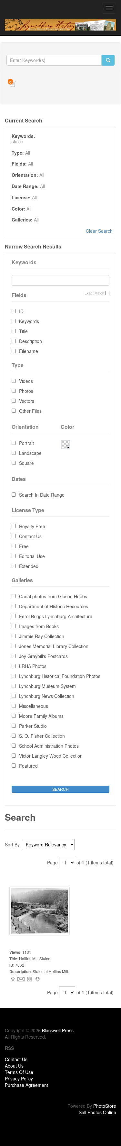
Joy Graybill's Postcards (43, 656)
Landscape (30, 453)
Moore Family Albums (41, 716)
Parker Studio (33, 726)
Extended (28, 566)
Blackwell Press (58, 1030)
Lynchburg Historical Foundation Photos (59, 676)
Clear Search (99, 231)
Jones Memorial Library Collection (53, 646)
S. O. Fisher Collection (42, 736)
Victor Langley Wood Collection (51, 756)
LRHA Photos (32, 666)
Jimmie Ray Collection (41, 636)
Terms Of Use (19, 1072)
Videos (26, 381)
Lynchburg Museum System (47, 686)
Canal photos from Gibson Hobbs (53, 596)
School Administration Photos (49, 746)
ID (21, 311)
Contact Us (30, 536)
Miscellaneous (33, 706)
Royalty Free (32, 526)
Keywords (29, 321)
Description (30, 341)
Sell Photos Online (97, 1112)
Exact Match (94, 293)
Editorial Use (32, 556)
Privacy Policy (19, 1078)
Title (23, 331)
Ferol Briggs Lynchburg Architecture (55, 616)
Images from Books (39, 626)
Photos (26, 391)
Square (26, 463)
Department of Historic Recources (53, 606)
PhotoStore (104, 1106)
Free (24, 546)
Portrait (26, 443)
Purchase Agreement (26, 1085)
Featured (28, 765)
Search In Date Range (42, 495)
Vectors (26, 401)
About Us (14, 1065)
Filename (28, 351)
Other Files (30, 411)
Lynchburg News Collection (46, 696)
